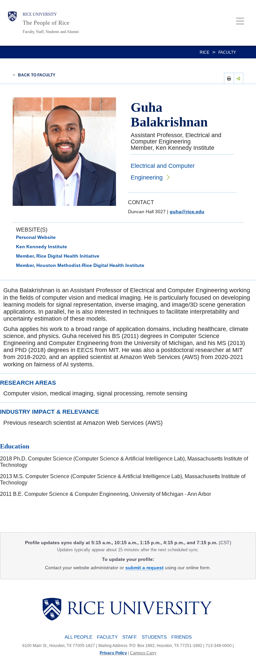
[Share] (238, 78)
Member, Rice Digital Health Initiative (57, 256)
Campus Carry (143, 653)
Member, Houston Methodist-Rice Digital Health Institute (80, 265)
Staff (129, 637)
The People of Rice (46, 22)
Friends (181, 637)
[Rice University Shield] (12, 23)
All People (78, 637)
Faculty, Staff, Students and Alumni (51, 31)
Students (154, 637)
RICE (204, 52)
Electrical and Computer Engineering (163, 171)
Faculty (227, 52)
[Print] (229, 78)
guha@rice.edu (187, 211)
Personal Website (36, 237)
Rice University (40, 14)
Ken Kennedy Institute (41, 246)
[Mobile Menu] (240, 21)
